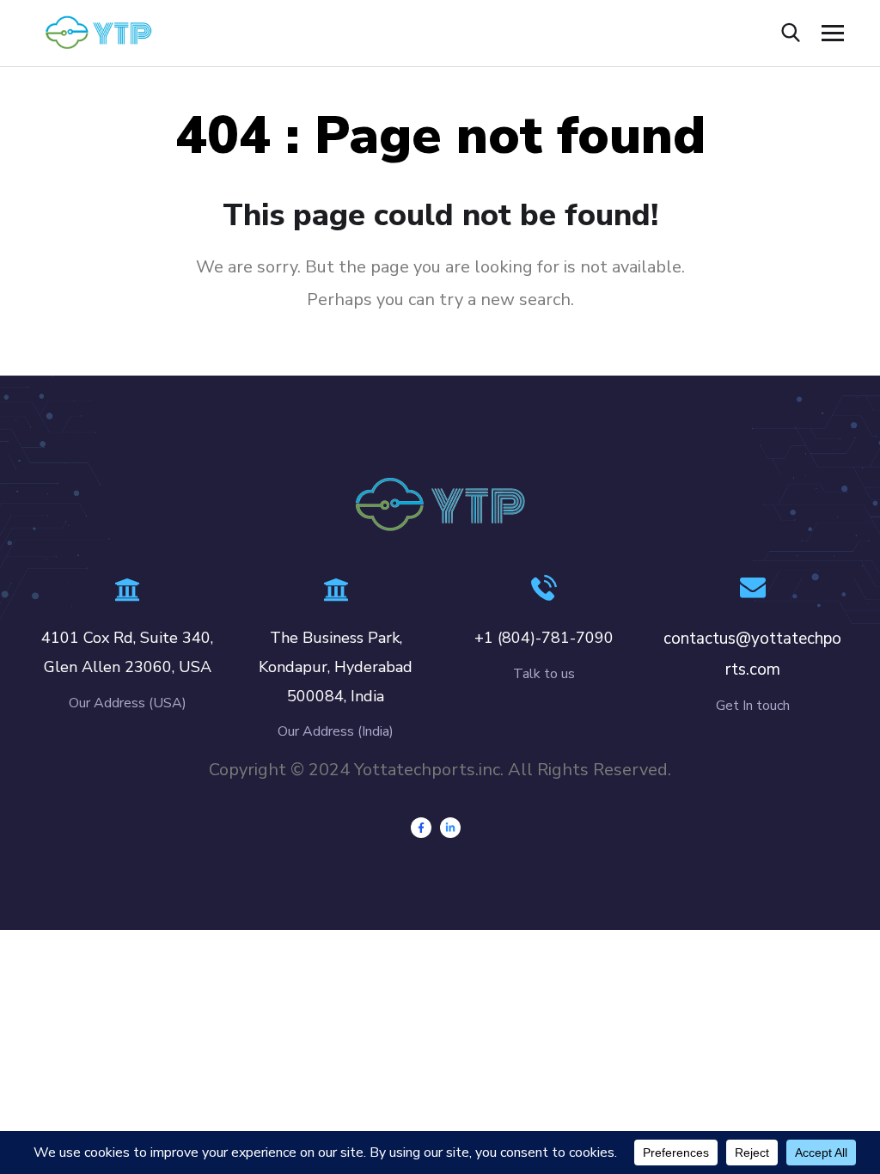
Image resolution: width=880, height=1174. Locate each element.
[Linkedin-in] (450, 827)
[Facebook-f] (421, 827)
